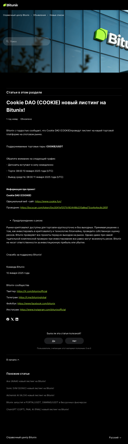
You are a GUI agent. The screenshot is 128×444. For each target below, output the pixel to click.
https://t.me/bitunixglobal (32, 297)
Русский (114, 437)
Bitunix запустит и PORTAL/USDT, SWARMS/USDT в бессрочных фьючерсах (46, 402)
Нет (74, 341)
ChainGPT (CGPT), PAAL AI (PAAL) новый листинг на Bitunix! (37, 409)
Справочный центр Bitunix (16, 15)
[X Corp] (12, 319)
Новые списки (57, 15)
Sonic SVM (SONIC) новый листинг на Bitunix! (30, 388)
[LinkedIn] (16, 319)
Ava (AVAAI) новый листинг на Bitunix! (26, 381)
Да (53, 341)
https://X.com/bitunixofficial (32, 291)
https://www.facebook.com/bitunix (36, 303)
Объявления (39, 15)
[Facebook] (7, 319)
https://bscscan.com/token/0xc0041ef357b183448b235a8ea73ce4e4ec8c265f (64, 207)
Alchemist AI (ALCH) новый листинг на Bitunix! (30, 395)
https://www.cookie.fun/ (48, 201)
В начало (11, 359)
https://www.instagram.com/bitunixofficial (43, 309)
